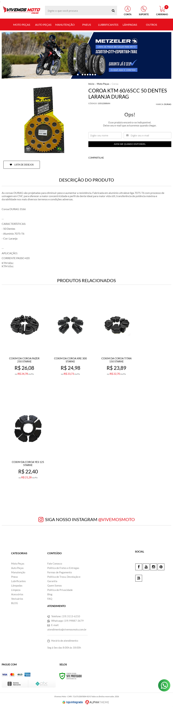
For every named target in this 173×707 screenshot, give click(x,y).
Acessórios (17, 594)
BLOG (14, 603)
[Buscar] (113, 10)
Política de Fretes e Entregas (63, 567)
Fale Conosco (54, 563)
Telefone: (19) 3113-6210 (65, 616)
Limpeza (15, 589)
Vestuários (17, 598)
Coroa (115, 83)
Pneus (14, 576)
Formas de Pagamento (59, 572)
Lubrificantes (18, 581)
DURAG (167, 104)
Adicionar (31, 388)
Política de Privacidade (60, 589)
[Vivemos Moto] (21, 10)
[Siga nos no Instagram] (153, 567)
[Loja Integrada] (73, 702)
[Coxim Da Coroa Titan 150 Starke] (116, 344)
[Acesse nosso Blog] (138, 578)
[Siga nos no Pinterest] (161, 567)
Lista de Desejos (24, 164)
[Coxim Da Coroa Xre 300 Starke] (70, 344)
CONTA (127, 14)
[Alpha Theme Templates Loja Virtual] (97, 702)
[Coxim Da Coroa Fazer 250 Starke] (24, 344)
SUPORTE (144, 14)
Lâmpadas (16, 585)
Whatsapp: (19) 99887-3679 (67, 620)
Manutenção (18, 572)
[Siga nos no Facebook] (138, 567)
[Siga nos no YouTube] (146, 567)
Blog (49, 594)
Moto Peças (103, 83)
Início (91, 83)
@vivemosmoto (116, 519)
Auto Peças (17, 567)
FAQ (49, 598)
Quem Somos (54, 585)
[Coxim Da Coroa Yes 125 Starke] (28, 447)
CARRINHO (162, 11)
